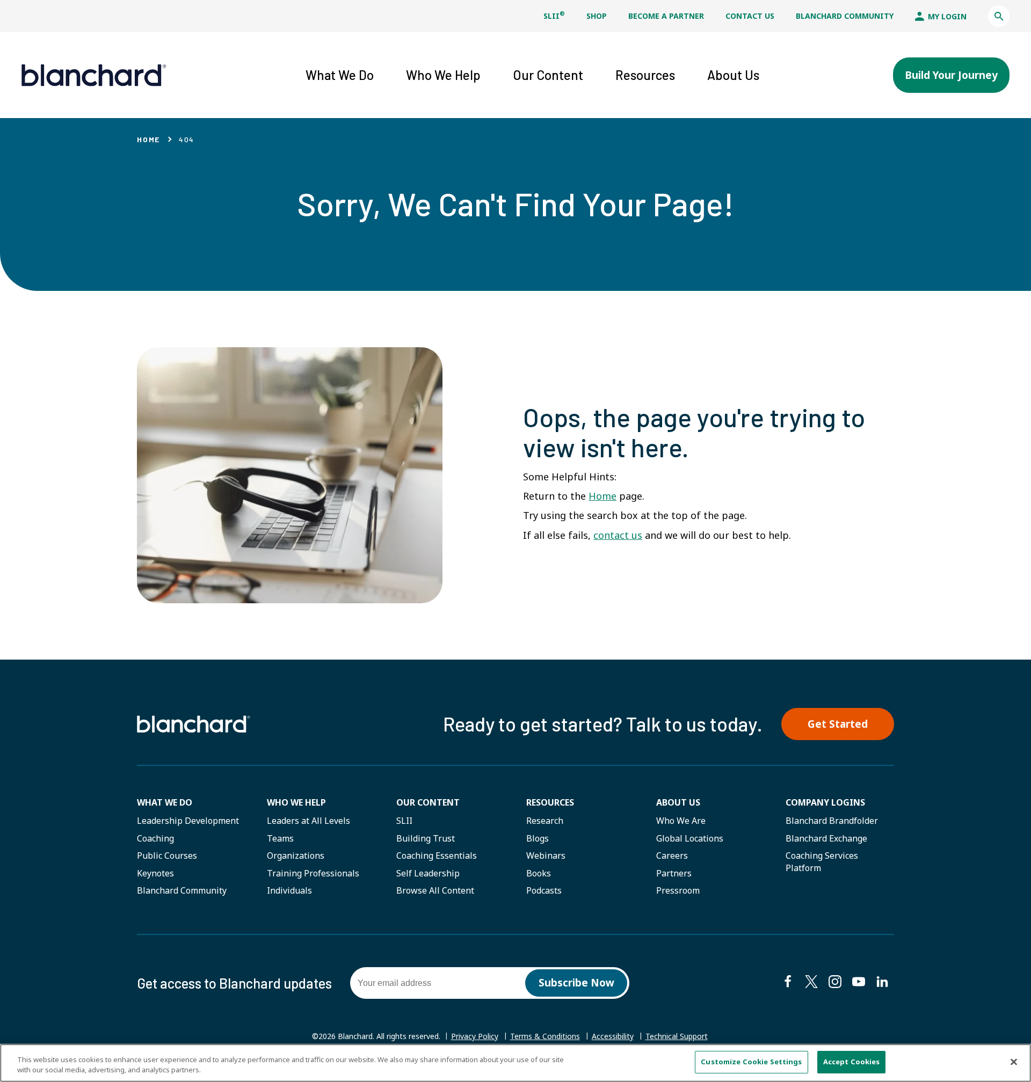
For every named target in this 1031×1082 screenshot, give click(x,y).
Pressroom (678, 890)
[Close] (1014, 1061)
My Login (946, 16)
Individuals (289, 890)
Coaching (155, 838)
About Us (678, 802)
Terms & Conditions (545, 1036)
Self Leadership (428, 873)
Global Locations (689, 838)
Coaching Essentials (436, 855)
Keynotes (155, 873)
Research (544, 821)
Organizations (295, 855)
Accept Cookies (851, 1061)
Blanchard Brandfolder (832, 821)
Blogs (537, 838)
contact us (617, 535)
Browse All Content (435, 890)
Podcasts (544, 890)
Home (148, 139)
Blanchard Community (845, 16)
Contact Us (749, 16)
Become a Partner (666, 16)
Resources (550, 802)
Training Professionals (313, 873)
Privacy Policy (474, 1036)
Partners (674, 873)
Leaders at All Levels (308, 821)
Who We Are (681, 821)
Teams (280, 838)
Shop (596, 16)
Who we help (296, 802)
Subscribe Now (576, 983)
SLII (554, 16)
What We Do (164, 802)
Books (538, 873)
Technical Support (676, 1036)
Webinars (545, 855)
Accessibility (613, 1036)
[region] (515, 1063)
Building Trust (425, 838)
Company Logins (825, 802)
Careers (672, 855)
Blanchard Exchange (826, 838)
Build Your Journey (951, 75)
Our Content (428, 802)
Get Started (838, 724)
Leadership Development (188, 821)
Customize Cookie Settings (751, 1061)
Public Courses (167, 855)
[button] (999, 16)
